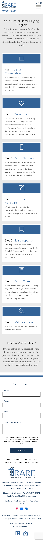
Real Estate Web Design (19, 523)
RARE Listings (30, 459)
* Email (5, 411)
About (35, 462)
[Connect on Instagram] (17, 509)
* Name (5, 390)
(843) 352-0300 (9, 11)
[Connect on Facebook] (21, 509)
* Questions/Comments (12, 422)
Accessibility (36, 518)
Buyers (8, 462)
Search (17, 459)
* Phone (6, 401)
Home (9, 459)
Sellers (18, 462)
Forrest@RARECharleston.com (24, 496)
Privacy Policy (24, 518)
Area (27, 462)
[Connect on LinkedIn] (26, 509)
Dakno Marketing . (21, 526)
